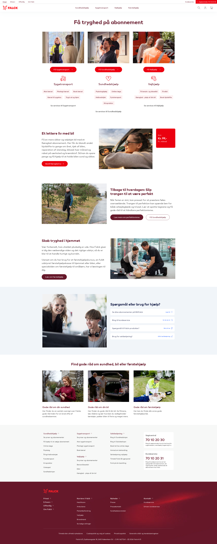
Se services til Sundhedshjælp (108, 111)
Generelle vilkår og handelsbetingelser (143, 533)
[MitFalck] (205, 7)
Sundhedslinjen (49, 472)
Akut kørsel (48, 91)
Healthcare (81, 502)
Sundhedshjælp (82, 7)
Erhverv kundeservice (152, 506)
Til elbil (164, 91)
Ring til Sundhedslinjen (118, 437)
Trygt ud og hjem (72, 97)
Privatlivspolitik (120, 533)
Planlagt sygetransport (85, 446)
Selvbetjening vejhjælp (118, 454)
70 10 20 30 (155, 439)
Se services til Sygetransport (63, 105)
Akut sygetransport (84, 442)
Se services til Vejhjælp (154, 105)
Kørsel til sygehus (54, 97)
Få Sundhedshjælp (107, 69)
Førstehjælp (133, 7)
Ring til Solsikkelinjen (118, 442)
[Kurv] (211, 7)
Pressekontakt (115, 506)
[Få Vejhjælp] (154, 47)
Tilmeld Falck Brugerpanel (120, 459)
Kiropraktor (108, 103)
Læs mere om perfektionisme (127, 217)
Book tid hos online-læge (119, 446)
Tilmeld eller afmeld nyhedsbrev (71, 533)
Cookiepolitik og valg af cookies (98, 533)
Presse (112, 502)
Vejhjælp (118, 7)
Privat (5, 2)
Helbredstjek (101, 97)
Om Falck (31, 2)
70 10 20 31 (155, 458)
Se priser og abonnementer (53, 437)
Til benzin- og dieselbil (148, 91)
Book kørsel (78, 91)
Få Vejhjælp (152, 69)
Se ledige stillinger (84, 524)
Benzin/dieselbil (83, 465)
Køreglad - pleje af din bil (146, 97)
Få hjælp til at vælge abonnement (56, 442)
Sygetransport (101, 7)
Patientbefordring (84, 511)
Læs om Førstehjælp (54, 277)
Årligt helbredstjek (50, 454)
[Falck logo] (50, 491)
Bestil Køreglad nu (53, 163)
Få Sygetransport (61, 69)
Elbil (78, 469)
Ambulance (81, 506)
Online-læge (116, 91)
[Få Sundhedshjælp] (108, 47)
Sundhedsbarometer (118, 511)
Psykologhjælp (101, 91)
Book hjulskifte (166, 97)
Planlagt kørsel (63, 91)
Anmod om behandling (118, 450)
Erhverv (12, 2)
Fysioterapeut (115, 97)
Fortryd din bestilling (118, 463)
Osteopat (47, 467)
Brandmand (81, 519)
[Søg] (199, 7)
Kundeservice (189, 2)
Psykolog (46, 450)
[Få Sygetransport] (63, 47)
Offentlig (21, 2)
